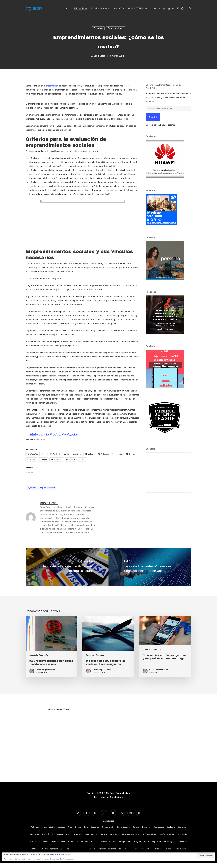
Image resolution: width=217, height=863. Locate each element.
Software (35, 849)
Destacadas (158, 827)
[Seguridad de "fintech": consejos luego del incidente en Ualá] (149, 567)
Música (46, 842)
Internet (114, 834)
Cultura (135, 827)
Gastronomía (91, 834)
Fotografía (77, 834)
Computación (108, 827)
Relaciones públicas (122, 842)
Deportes (146, 827)
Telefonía (123, 849)
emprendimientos (47, 488)
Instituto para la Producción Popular (52, 434)
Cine (86, 827)
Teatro (79, 849)
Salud (146, 842)
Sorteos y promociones (52, 849)
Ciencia (78, 827)
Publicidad (105, 842)
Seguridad (156, 842)
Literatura (35, 842)
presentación (52, 86)
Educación (34, 834)
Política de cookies (67, 859)
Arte (70, 827)
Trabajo (133, 849)
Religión (137, 842)
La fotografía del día (129, 834)
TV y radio (168, 849)
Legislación (182, 834)
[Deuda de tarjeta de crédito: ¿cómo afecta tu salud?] (67, 567)
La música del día (166, 834)
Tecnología (90, 849)
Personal (84, 842)
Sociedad (182, 842)
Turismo (157, 849)
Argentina (31, 488)
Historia (103, 834)
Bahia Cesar (99, 56)
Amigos (61, 827)
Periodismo (73, 842)
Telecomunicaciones (107, 849)
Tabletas (69, 849)
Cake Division (116, 797)
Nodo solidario (58, 842)
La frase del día (149, 834)
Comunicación (123, 827)
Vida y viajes (180, 849)
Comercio (33, 655)
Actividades (36, 827)
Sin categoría (170, 842)
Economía (98, 28)
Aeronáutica (50, 827)
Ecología (171, 827)
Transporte (145, 849)
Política (94, 842)
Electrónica (47, 834)
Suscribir (153, 117)
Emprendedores (115, 28)
